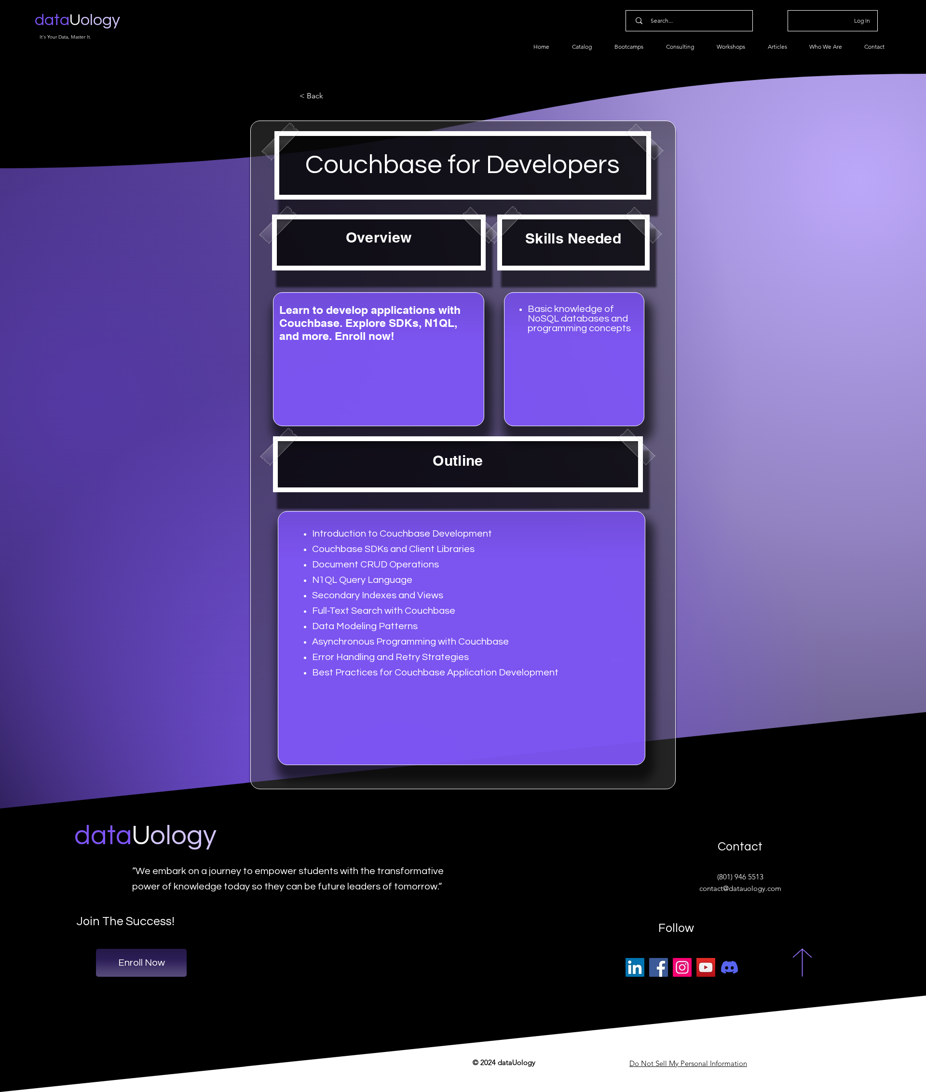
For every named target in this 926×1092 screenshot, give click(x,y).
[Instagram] (682, 967)
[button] (331, 96)
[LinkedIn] (635, 967)
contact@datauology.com (740, 888)
